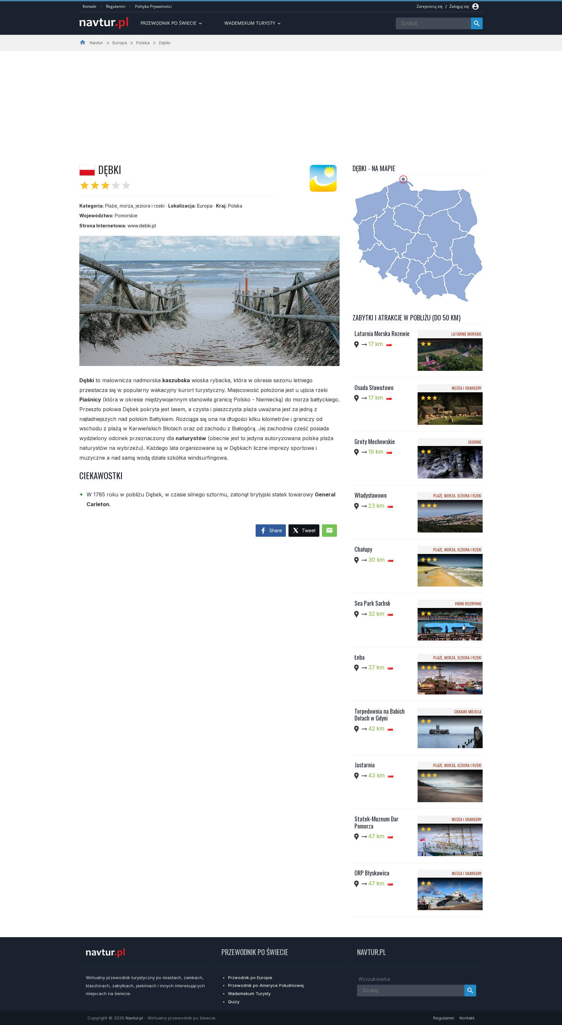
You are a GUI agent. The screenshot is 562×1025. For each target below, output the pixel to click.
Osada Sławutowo (374, 387)
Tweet (308, 530)
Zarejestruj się (430, 6)
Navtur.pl (134, 1017)
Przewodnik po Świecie (171, 23)
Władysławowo (371, 495)
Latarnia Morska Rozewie (382, 333)
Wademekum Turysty (249, 993)
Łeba (360, 657)
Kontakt (89, 6)
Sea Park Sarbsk (372, 603)
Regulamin (115, 6)
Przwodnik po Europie (250, 977)
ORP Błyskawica (372, 873)
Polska (235, 206)
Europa (204, 206)
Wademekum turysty (253, 23)
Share (275, 530)
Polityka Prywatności (153, 6)
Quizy (233, 1001)
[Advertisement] (281, 99)
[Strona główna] (103, 23)
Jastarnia (365, 765)
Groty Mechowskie (375, 441)
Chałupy (363, 549)
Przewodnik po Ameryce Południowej (266, 985)
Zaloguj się (459, 6)
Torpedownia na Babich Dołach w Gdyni (380, 714)
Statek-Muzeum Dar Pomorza (376, 822)
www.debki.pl (141, 225)
